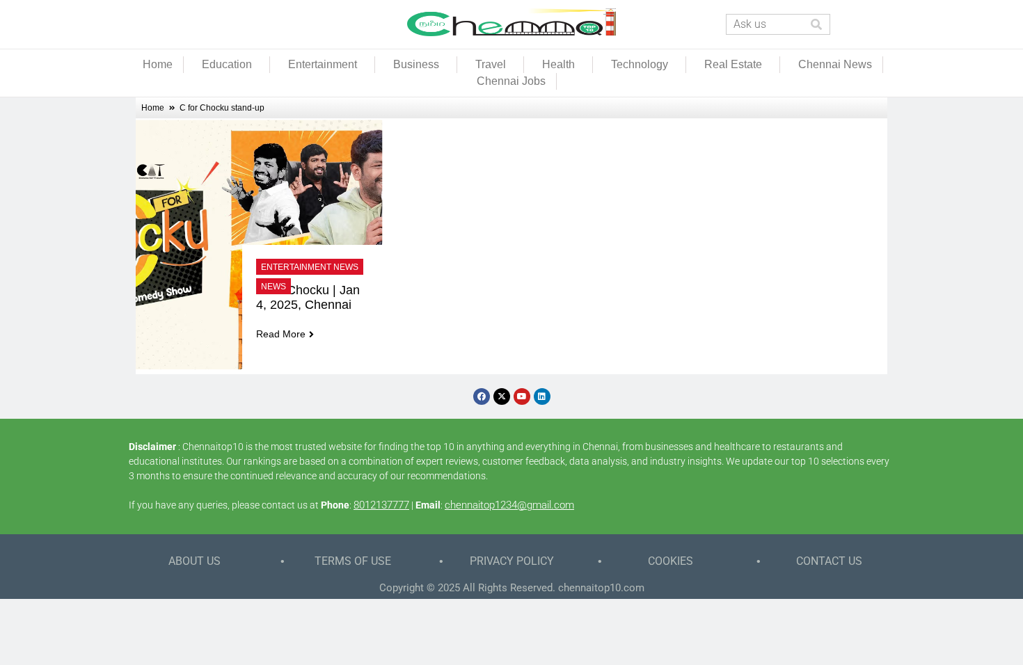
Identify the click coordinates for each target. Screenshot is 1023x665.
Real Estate (733, 64)
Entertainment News (309, 267)
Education (227, 64)
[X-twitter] (501, 396)
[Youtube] (522, 396)
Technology (639, 64)
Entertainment (322, 64)
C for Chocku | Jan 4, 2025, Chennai (309, 297)
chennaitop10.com (601, 588)
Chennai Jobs (511, 81)
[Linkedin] (542, 396)
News (273, 286)
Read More (281, 333)
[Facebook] (481, 396)
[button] (230, 64)
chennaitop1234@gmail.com (509, 505)
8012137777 (381, 505)
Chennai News (835, 64)
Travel (490, 64)
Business (416, 64)
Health (558, 64)
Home (158, 64)
